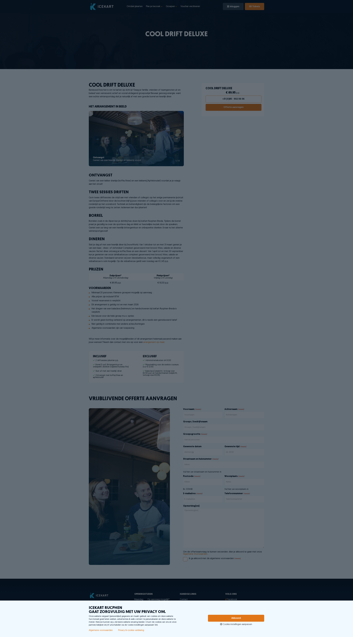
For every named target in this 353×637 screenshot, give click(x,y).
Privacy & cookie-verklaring (131, 630)
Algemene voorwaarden (101, 630)
